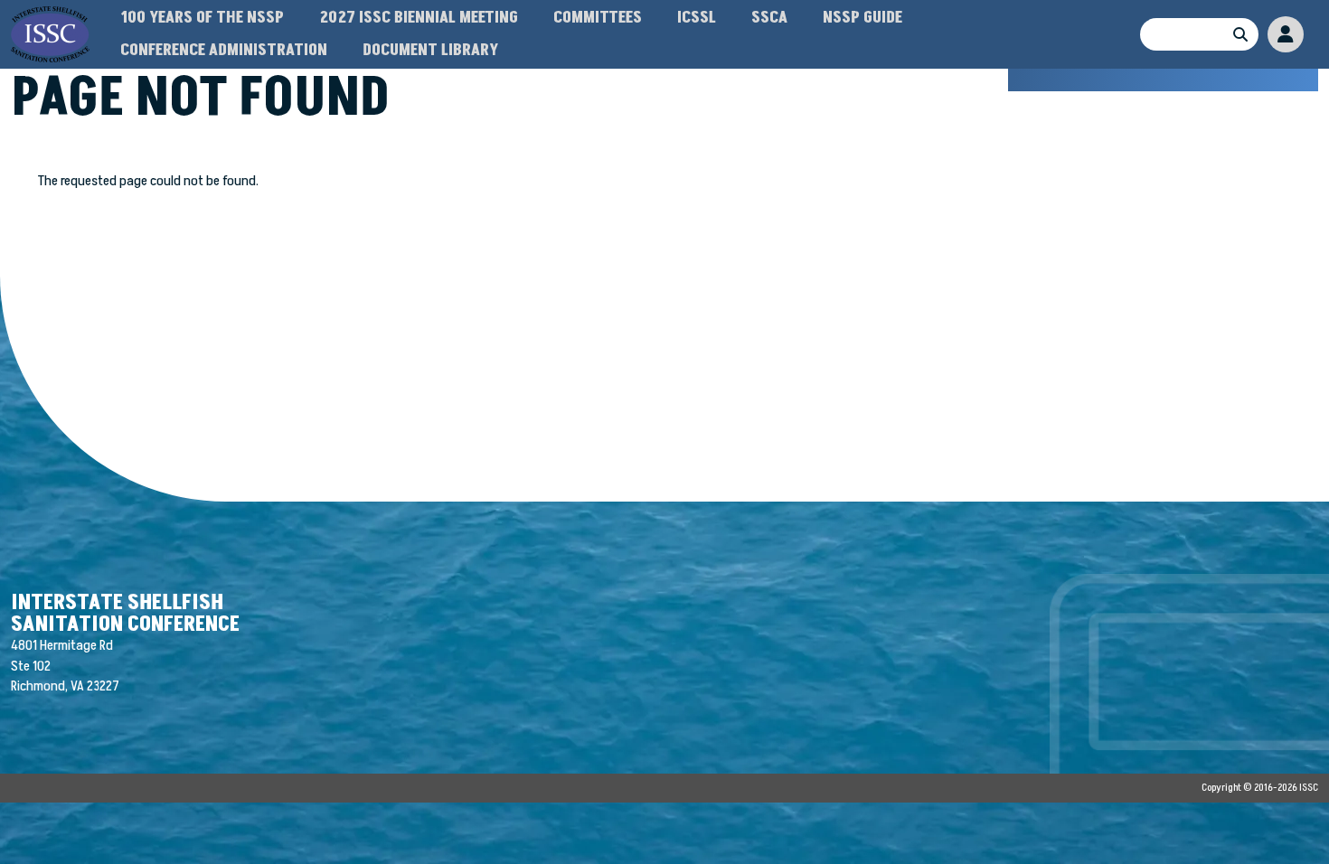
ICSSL (696, 17)
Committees (597, 17)
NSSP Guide (862, 17)
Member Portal (1286, 34)
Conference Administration (223, 50)
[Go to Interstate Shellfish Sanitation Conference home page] (50, 16)
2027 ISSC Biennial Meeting (418, 17)
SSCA (769, 17)
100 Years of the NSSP (202, 17)
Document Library (430, 50)
